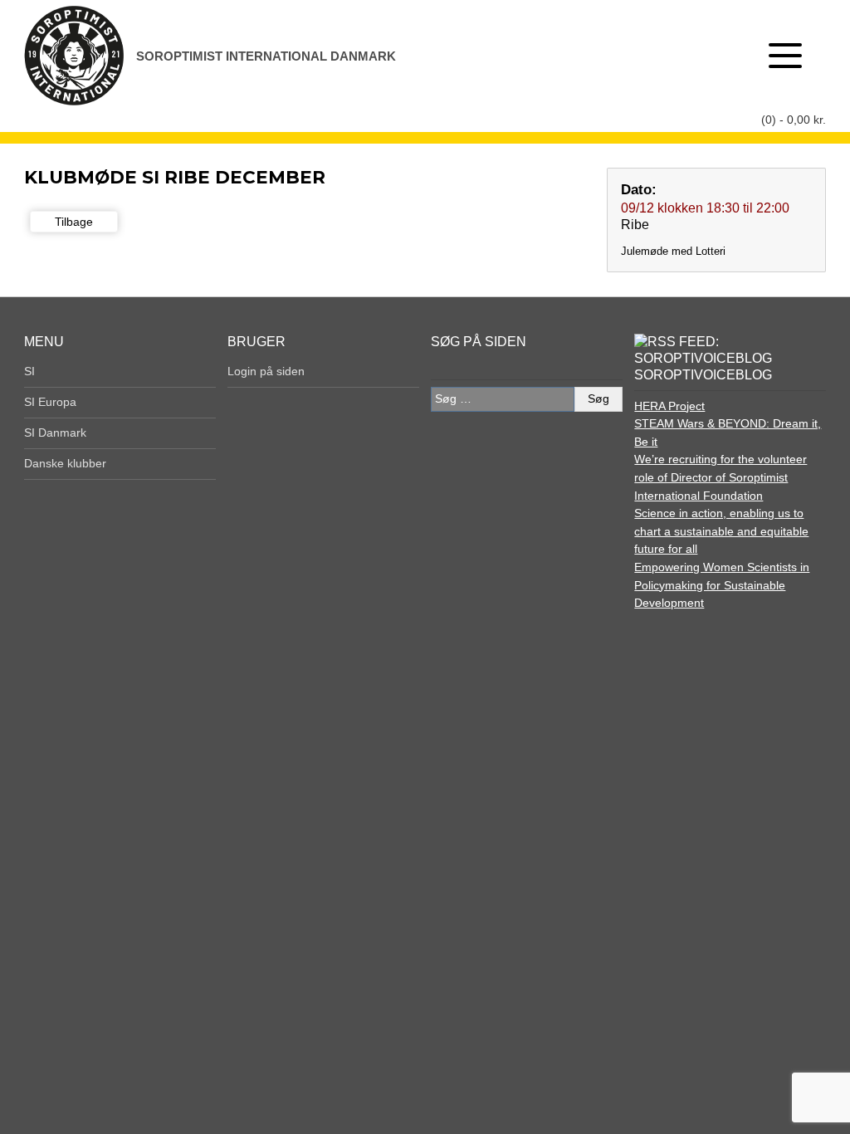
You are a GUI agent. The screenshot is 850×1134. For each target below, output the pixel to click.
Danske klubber (65, 463)
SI (29, 371)
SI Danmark (55, 432)
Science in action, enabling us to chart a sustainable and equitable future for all (721, 530)
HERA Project (669, 406)
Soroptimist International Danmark (266, 56)
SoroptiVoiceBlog (703, 375)
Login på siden (266, 371)
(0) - (793, 119)
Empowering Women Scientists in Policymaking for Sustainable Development (721, 584)
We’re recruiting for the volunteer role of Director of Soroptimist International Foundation (720, 476)
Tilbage (74, 221)
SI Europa (50, 401)
